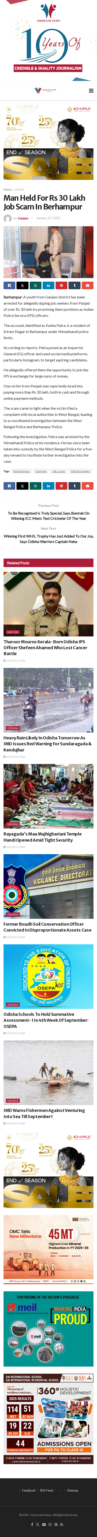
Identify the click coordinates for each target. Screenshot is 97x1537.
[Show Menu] (91, 90)
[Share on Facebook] (9, 285)
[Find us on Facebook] (32, 1524)
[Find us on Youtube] (44, 1524)
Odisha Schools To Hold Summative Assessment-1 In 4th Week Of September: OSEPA (46, 1020)
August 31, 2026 (15, 660)
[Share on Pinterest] (61, 285)
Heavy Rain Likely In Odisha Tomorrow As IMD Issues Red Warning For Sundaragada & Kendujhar (48, 743)
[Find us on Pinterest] (56, 1524)
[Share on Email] (87, 285)
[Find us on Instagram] (50, 1524)
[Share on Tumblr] (74, 285)
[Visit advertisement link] (48, 40)
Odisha (19, 189)
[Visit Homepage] (45, 90)
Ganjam (23, 218)
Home (8, 189)
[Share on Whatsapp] (35, 285)
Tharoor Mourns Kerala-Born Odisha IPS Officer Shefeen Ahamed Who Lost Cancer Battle (45, 647)
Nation (12, 632)
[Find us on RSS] (61, 1524)
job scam (58, 471)
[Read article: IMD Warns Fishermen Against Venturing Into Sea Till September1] (48, 1072)
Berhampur (21, 471)
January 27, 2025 (48, 218)
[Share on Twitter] (22, 285)
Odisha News (80, 471)
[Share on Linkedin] (48, 285)
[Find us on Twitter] (38, 1524)
